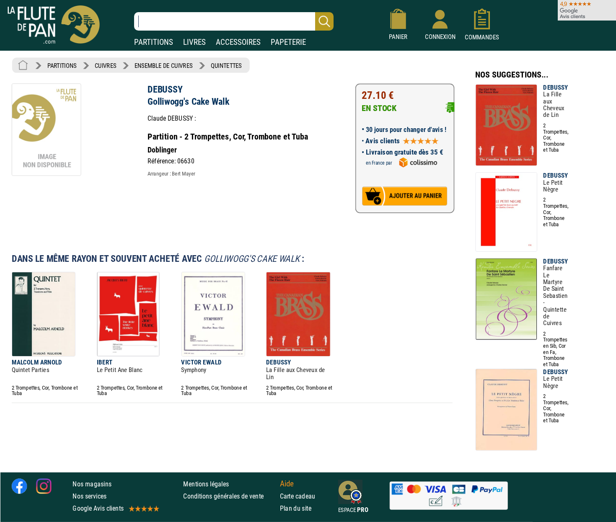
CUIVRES (105, 65)
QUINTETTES (226, 65)
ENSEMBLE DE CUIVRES (163, 65)
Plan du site (296, 508)
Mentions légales (206, 484)
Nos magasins (91, 484)
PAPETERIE (288, 42)
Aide (287, 483)
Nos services (89, 496)
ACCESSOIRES (238, 42)
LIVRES (194, 42)
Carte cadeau (298, 496)
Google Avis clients (98, 508)
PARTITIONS (153, 42)
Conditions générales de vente (229, 496)
